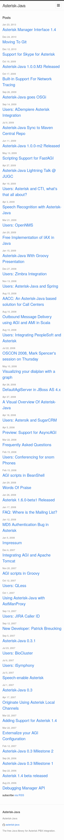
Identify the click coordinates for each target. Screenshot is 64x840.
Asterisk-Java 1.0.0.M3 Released (31, 66)
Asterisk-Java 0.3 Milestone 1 (27, 763)
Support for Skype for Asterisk (28, 54)
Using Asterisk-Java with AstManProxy (23, 600)
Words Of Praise (16, 487)
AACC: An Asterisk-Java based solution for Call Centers (29, 301)
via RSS (19, 795)
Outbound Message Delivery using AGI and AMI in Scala (27, 319)
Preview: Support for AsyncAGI (29, 432)
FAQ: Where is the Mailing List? (29, 512)
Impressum (12, 542)
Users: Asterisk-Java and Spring (30, 286)
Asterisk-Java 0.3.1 (19, 640)
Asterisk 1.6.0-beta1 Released (28, 499)
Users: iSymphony (18, 665)
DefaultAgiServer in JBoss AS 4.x (31, 389)
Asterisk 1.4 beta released (25, 775)
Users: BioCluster (17, 653)
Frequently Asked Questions (26, 444)
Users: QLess (14, 585)
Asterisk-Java (13, 5)
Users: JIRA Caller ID (21, 616)
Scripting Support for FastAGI (28, 158)
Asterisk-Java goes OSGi (24, 97)
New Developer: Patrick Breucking (31, 628)
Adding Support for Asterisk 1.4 (29, 720)
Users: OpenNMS (17, 225)
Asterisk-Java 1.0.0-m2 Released (31, 145)
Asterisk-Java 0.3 (17, 690)
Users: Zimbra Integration (24, 273)
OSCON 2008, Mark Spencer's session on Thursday (29, 356)
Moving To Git (14, 41)
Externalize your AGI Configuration (20, 735)
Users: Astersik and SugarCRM (29, 420)
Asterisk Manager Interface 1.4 (29, 29)
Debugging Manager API (23, 788)
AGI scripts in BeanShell (23, 475)
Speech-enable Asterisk (22, 677)
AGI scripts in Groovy (21, 573)
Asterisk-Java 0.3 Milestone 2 (27, 751)
